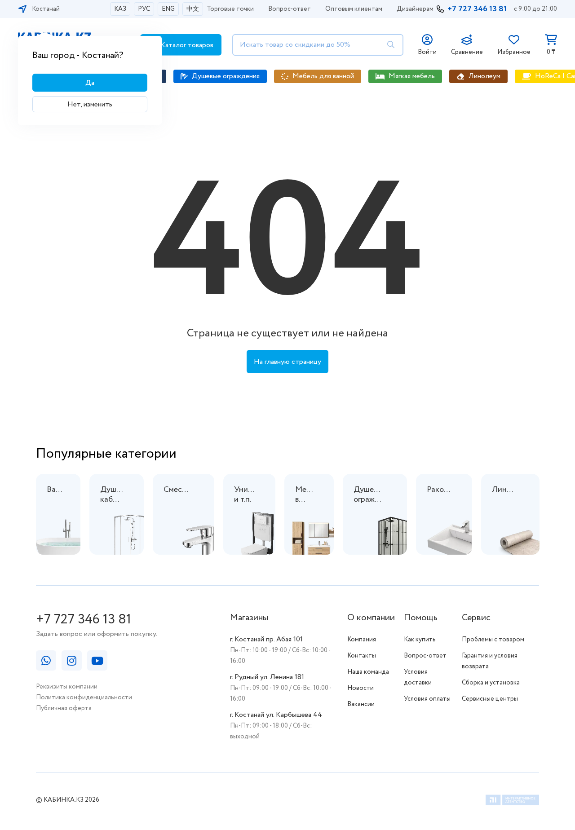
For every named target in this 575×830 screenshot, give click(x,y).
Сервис (476, 617)
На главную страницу (287, 362)
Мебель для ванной (323, 76)
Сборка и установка (491, 682)
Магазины (249, 617)
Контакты (361, 655)
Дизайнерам (415, 8)
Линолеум (484, 76)
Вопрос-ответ (289, 8)
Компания (361, 639)
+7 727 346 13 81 (477, 9)
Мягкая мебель (412, 76)
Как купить (420, 639)
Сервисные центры (490, 698)
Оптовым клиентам (353, 8)
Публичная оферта (64, 708)
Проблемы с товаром (493, 639)
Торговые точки (230, 8)
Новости (360, 688)
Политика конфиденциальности (84, 697)
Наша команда (368, 671)
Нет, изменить (89, 104)
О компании (371, 617)
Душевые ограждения (226, 76)
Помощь (420, 617)
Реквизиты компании (66, 686)
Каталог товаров (186, 45)
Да (89, 83)
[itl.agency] (512, 801)
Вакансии (361, 704)
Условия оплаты (427, 698)
